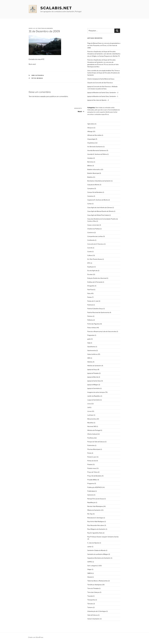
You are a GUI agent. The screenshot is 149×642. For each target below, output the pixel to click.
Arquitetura (91, 143)
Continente (91, 240)
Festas (89, 297)
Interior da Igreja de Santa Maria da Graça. (101, 79)
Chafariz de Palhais (93, 229)
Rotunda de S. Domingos (95, 518)
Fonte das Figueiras (93, 324)
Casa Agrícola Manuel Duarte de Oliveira (100, 211)
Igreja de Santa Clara (94, 381)
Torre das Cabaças (93, 592)
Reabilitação (91, 502)
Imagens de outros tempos (96, 392)
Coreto (89, 251)
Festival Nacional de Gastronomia (98, 312)
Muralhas (90, 422)
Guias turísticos (92, 354)
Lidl (88, 407)
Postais (89, 464)
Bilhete (89, 165)
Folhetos (90, 320)
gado (89, 339)
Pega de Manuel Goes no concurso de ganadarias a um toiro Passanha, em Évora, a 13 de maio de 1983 (103, 45)
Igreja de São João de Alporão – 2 (98, 100)
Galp (88, 343)
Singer (89, 569)
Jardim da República (93, 396)
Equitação (90, 267)
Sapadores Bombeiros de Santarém (98, 558)
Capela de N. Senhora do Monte (97, 200)
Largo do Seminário (93, 400)
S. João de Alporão (93, 543)
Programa (90, 483)
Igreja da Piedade (93, 373)
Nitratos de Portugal (93, 430)
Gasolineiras (91, 346)
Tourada (90, 596)
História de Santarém (94, 365)
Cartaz (89, 203)
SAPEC (89, 562)
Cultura (89, 255)
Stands (89, 577)
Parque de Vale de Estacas (96, 442)
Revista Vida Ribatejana (95, 506)
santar (89, 546)
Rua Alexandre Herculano (95, 525)
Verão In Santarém (93, 619)
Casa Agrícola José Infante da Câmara (99, 207)
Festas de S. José (92, 301)
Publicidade (91, 491)
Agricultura (91, 124)
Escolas (89, 274)
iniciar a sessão (40, 96)
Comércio (90, 232)
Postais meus (91, 468)
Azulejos (90, 158)
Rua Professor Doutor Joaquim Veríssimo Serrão (103, 537)
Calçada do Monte (93, 184)
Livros (89, 411)
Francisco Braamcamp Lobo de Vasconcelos (101, 331)
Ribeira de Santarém (94, 510)
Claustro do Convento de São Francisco (100, 82)
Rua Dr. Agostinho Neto (94, 533)
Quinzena (90, 495)
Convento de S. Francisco (95, 244)
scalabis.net (56, 8)
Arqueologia (91, 139)
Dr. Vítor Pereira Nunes (94, 259)
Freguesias (90, 335)
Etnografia (90, 286)
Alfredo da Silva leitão (94, 135)
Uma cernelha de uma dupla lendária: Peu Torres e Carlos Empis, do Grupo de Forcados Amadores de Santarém (103, 73)
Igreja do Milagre (92, 384)
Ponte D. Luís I (91, 457)
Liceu (89, 403)
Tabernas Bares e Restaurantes (97, 581)
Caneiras (90, 196)
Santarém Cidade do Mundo (96, 550)
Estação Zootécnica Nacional (96, 278)
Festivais (90, 305)
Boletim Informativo (93, 169)
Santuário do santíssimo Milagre (97, 554)
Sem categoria (38, 75)
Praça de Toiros (92, 472)
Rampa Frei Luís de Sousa (95, 499)
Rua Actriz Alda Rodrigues (95, 521)
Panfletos (90, 438)
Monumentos (91, 419)
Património (91, 445)
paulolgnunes (47, 28)
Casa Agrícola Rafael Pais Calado (98, 215)
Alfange (89, 131)
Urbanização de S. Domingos (96, 611)
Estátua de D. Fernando (94, 282)
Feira (89, 293)
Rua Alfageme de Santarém (96, 529)
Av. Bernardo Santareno (95, 146)
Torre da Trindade (93, 588)
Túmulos (90, 603)
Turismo (90, 607)
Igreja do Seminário (93, 388)
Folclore (89, 316)
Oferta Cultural (92, 434)
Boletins (90, 177)
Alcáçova (90, 128)
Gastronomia (91, 350)
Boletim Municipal (93, 173)
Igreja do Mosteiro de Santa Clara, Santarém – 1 (102, 96)
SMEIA (89, 573)
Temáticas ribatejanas (94, 584)
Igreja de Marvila (92, 377)
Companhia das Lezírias (95, 236)
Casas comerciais (93, 225)
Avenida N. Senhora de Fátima (97, 154)
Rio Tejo (90, 514)
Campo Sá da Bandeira (94, 192)
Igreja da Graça (92, 369)
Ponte (89, 453)
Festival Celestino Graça (95, 308)
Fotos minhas (37, 78)
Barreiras (90, 162)
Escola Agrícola (92, 270)
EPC (88, 263)
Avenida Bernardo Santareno (96, 150)
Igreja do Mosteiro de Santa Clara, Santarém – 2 (102, 92)
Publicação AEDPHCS (94, 487)
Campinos (90, 188)
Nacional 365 (91, 426)
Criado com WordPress (35, 637)
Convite (89, 248)
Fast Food (90, 289)
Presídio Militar (92, 480)
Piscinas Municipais (93, 449)
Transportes (91, 600)
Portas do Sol (91, 461)
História (89, 362)
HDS (88, 358)
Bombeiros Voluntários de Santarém (99, 181)
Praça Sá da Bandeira (94, 476)
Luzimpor (90, 415)
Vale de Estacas (92, 615)
